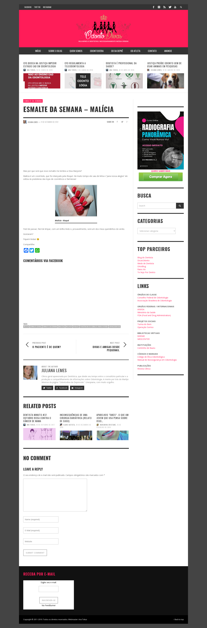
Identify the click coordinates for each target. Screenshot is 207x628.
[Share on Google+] (127, 121)
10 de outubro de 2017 (45, 425)
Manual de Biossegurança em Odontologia (157, 359)
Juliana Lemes (114, 70)
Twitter (49, 388)
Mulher (69, 326)
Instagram (78, 388)
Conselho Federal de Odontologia (152, 297)
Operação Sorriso (145, 327)
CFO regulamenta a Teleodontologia (33, 64)
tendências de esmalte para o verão (94, 326)
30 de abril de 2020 (85, 70)
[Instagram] (159, 7)
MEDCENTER (143, 339)
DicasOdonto (143, 260)
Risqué (76, 326)
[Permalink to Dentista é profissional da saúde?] (83, 80)
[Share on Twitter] (122, 121)
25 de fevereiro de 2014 (108, 426)
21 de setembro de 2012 (49, 121)
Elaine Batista (69, 425)
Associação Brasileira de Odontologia (154, 300)
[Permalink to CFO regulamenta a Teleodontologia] (41, 80)
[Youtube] (175, 7)
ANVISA (140, 309)
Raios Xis (141, 269)
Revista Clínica (143, 368)
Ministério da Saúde (146, 312)
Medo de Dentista (145, 263)
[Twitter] (169, 7)
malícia (61, 326)
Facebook (63, 388)
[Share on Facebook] (117, 121)
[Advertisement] (76, 148)
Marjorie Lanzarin (158, 73)
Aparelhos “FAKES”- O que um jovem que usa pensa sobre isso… (112, 418)
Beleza (26, 326)
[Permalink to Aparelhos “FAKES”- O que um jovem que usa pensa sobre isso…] (112, 435)
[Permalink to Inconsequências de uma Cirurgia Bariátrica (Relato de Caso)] (76, 435)
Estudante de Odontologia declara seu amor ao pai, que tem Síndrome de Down (163, 66)
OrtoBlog (141, 266)
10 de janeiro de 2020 (130, 70)
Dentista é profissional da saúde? (80, 64)
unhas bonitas (114, 326)
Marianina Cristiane (108, 425)
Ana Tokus (31, 70)
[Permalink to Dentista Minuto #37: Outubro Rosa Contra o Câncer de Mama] (39, 434)
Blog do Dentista (145, 257)
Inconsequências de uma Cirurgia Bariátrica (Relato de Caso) (76, 418)
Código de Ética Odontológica (151, 356)
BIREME (141, 336)
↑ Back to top (178, 619)
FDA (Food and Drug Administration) (154, 315)
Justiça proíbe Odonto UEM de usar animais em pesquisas (123, 64)
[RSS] (164, 7)
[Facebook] (153, 7)
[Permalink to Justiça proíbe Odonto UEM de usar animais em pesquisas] (124, 80)
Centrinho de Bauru (146, 348)
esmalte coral (35, 326)
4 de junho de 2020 (44, 70)
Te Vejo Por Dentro (146, 272)
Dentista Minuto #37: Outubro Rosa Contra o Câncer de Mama (37, 418)
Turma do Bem (144, 324)
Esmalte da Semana (33, 100)
